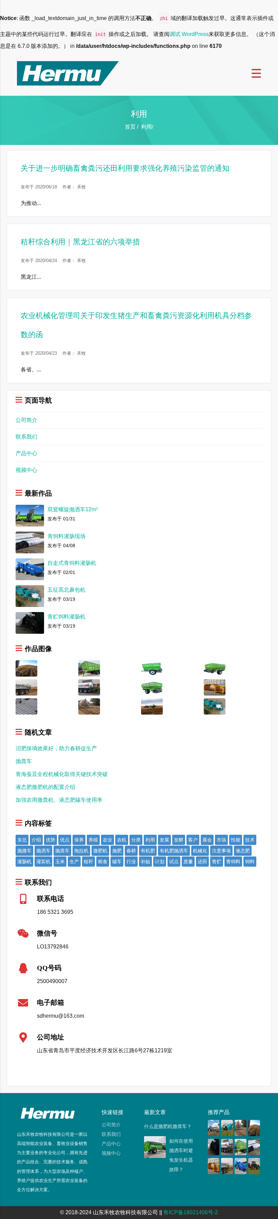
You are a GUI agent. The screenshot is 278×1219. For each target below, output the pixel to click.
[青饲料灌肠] (26, 706)
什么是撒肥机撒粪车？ (168, 1126)
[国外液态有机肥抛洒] (26, 668)
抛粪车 (24, 761)
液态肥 (243, 850)
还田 (202, 861)
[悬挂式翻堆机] (214, 687)
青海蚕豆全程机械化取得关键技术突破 (62, 774)
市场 (221, 840)
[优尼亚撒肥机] (254, 1165)
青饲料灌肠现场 (66, 536)
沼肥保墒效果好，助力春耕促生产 (56, 748)
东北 (22, 840)
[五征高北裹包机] (214, 706)
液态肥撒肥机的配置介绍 (45, 787)
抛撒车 (24, 850)
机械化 (200, 850)
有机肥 (148, 850)
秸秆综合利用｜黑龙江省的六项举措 (80, 242)
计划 (159, 861)
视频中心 (26, 470)
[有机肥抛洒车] (152, 706)
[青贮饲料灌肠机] (214, 1146)
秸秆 (88, 861)
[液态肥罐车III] (89, 687)
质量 (188, 861)
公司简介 (26, 420)
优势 (50, 840)
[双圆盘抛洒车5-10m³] (152, 687)
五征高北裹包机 (66, 590)
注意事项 (221, 850)
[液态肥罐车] (214, 1127)
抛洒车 (43, 850)
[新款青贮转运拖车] (89, 668)
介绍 (36, 840)
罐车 (117, 861)
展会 (207, 840)
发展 (164, 840)
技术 (250, 840)
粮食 (102, 861)
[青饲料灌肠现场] (254, 1146)
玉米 (60, 861)
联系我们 (26, 437)
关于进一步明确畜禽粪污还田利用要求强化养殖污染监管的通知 (125, 168)
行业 (131, 861)
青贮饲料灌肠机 (66, 617)
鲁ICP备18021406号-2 (190, 1212)
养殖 (93, 840)
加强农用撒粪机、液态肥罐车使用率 (59, 800)
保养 (79, 840)
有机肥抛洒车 (174, 850)
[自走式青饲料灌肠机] (240, 1165)
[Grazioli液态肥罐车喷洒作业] (26, 687)
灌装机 (43, 861)
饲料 (250, 861)
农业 (107, 840)
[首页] (68, 73)
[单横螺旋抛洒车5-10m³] (214, 668)
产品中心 (26, 453)
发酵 (178, 840)
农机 (121, 840)
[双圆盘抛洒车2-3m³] (152, 668)
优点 (65, 840)
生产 (74, 861)
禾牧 (81, 186)
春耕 (131, 850)
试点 (174, 861)
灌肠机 (24, 861)
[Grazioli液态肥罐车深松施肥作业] (89, 706)
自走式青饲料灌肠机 (71, 563)
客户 (193, 840)
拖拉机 (81, 850)
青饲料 (233, 861)
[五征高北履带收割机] (227, 1127)
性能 (235, 840)
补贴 (145, 861)
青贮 (216, 861)
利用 (150, 840)
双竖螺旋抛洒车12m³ (72, 509)
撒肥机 (100, 850)
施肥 (117, 850)
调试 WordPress (189, 34)
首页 (130, 127)
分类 (136, 840)
